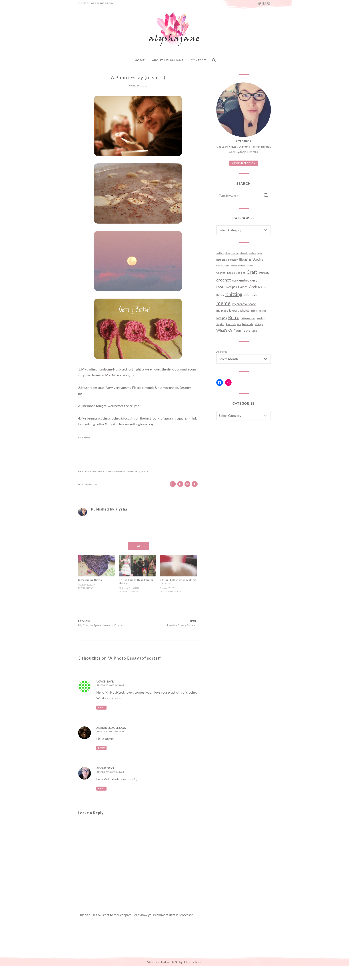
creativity (263, 272)
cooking (240, 272)
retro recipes (248, 318)
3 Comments (89, 484)
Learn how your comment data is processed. (163, 915)
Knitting (233, 294)
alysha (86, 471)
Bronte (234, 265)
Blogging (245, 259)
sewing (261, 318)
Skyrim (220, 324)
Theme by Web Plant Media (95, 3)
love (254, 295)
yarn (254, 330)
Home (140, 60)
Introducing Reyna (90, 579)
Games (242, 287)
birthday (233, 259)
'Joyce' (101, 681)
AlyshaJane (193, 962)
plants (254, 310)
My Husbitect (131, 471)
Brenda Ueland (222, 265)
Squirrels (231, 324)
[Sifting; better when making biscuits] (178, 565)
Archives (221, 351)
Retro (233, 317)
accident (220, 253)
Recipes (221, 318)
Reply (101, 707)
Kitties (220, 294)
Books (257, 259)
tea (239, 324)
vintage (259, 324)
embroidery (248, 280)
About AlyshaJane (167, 60)
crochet (107, 471)
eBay (235, 280)
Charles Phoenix (225, 272)
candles (249, 265)
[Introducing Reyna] (96, 565)
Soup (145, 471)
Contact (198, 60)
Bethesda (221, 259)
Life (246, 295)
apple (259, 253)
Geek (253, 287)
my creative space (244, 304)
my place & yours (227, 310)
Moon (118, 471)
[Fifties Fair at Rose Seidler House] (137, 565)
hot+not (262, 287)
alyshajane (243, 140)
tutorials (247, 324)
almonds (244, 253)
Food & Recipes (226, 287)
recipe (262, 310)
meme (223, 303)
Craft (252, 272)
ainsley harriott (232, 253)
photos (244, 310)
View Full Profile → (243, 163)
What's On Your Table (233, 330)
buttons (241, 265)
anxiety (252, 253)
